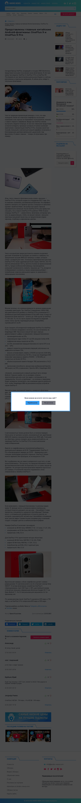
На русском (48, 403)
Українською (32, 403)
